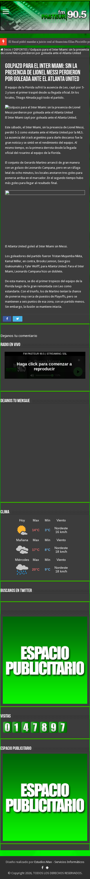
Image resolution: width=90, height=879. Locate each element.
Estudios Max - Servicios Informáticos (59, 862)
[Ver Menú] (5, 12)
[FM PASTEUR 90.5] (45, 16)
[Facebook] (42, 867)
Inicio (7, 49)
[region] (45, 660)
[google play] (47, 867)
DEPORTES (21, 49)
